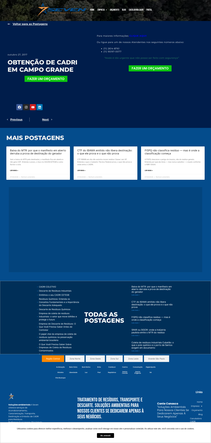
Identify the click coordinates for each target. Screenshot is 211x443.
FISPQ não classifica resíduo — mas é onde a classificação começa (151, 318)
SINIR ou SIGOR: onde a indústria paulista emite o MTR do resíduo (149, 331)
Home (92, 9)
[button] (102, 9)
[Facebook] (19, 107)
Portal (149, 9)
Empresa (101, 9)
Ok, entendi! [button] (105, 435)
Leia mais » (136, 295)
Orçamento (114, 9)
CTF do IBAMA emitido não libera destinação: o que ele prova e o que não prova (104, 152)
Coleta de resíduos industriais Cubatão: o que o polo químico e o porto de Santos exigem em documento (153, 345)
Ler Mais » (14, 170)
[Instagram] (26, 107)
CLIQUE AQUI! (138, 36)
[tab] (53, 358)
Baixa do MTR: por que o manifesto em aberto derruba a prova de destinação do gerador (38, 152)
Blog (124, 9)
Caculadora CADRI (136, 9)
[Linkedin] (40, 107)
